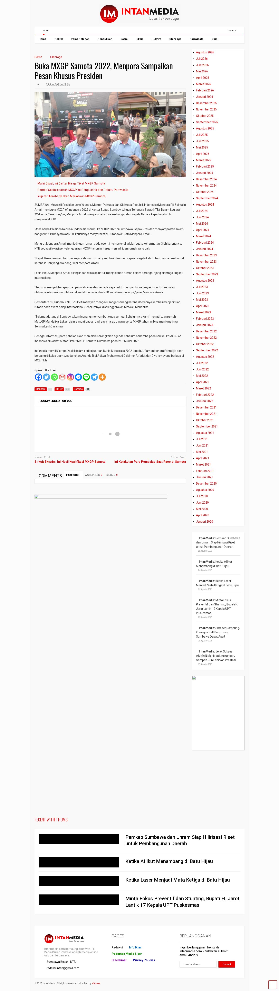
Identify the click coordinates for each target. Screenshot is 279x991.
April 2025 (202, 153)
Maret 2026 (203, 84)
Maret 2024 (203, 236)
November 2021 (206, 413)
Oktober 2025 (205, 115)
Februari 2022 (205, 394)
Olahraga (175, 38)
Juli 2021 (202, 439)
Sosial (124, 38)
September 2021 (207, 426)
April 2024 (202, 230)
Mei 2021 (202, 451)
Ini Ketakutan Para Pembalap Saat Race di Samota (150, 461)
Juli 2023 (202, 287)
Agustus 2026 (205, 52)
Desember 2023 (206, 255)
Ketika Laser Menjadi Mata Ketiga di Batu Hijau (177, 880)
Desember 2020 (206, 483)
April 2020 (202, 515)
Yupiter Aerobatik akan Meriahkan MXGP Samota (72, 196)
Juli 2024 (202, 211)
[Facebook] (38, 377)
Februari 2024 (205, 242)
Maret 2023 (203, 312)
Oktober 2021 (205, 420)
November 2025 (206, 109)
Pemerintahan (80, 38)
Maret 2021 (203, 464)
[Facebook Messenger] (78, 377)
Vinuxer (96, 983)
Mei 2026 (202, 71)
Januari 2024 (204, 249)
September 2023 (207, 274)
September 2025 (207, 122)
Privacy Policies (144, 960)
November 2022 (206, 337)
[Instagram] (70, 377)
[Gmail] (62, 377)
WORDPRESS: (93, 475)
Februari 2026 (205, 90)
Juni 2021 (202, 445)
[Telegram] (94, 377)
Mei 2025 (202, 147)
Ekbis (140, 38)
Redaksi (117, 947)
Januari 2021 (204, 477)
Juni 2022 (202, 369)
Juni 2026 (202, 65)
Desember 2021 (206, 407)
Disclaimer (119, 960)
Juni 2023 (202, 293)
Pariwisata (196, 38)
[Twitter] (46, 377)
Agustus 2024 (205, 204)
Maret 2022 (203, 388)
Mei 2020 (202, 509)
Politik (59, 38)
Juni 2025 (202, 141)
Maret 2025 (203, 160)
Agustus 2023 (205, 280)
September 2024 (207, 198)
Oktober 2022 (205, 344)
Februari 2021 (205, 470)
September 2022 (207, 350)
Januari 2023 (204, 325)
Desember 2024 (206, 179)
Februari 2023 (205, 318)
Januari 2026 (204, 96)
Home (42, 38)
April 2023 (202, 306)
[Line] (86, 377)
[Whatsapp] (54, 377)
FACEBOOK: (73, 475)
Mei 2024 (202, 223)
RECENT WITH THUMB (51, 820)
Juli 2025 (202, 134)
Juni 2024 (202, 217)
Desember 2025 (206, 103)
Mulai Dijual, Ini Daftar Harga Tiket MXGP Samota (71, 183)
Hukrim (156, 38)
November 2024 (206, 185)
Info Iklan (135, 947)
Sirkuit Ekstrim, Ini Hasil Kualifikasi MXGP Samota (70, 461)
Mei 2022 (202, 375)
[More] (102, 377)
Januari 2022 (204, 401)
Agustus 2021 (205, 432)
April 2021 (202, 458)
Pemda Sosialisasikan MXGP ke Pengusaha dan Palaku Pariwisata (83, 189)
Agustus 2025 (205, 128)
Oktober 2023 (205, 268)
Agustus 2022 (205, 356)
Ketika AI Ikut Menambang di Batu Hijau (169, 861)
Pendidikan (105, 38)
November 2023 (206, 261)
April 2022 (202, 382)
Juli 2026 (202, 58)
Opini (215, 38)
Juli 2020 (202, 496)
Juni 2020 (202, 502)
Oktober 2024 (205, 191)
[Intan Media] (139, 21)
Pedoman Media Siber (127, 953)
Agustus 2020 (205, 490)
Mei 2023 (202, 299)
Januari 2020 (204, 521)
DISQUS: (112, 475)
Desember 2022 (206, 331)
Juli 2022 (202, 363)
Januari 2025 (204, 172)
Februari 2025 (205, 166)
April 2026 (202, 77)
